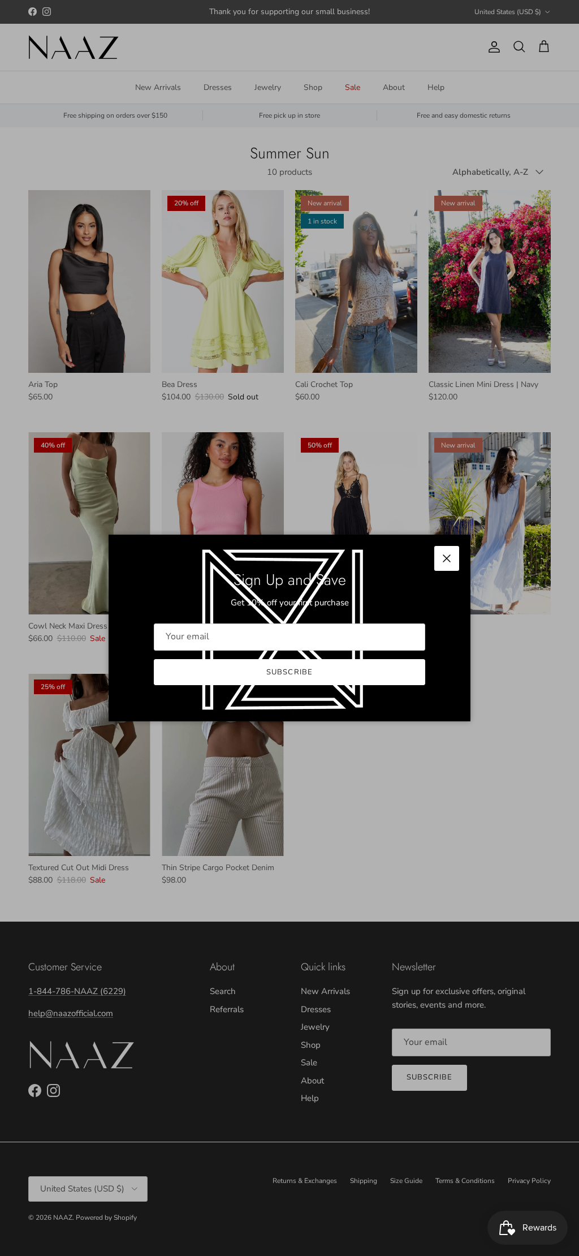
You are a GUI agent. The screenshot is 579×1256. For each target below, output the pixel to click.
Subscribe (289, 672)
